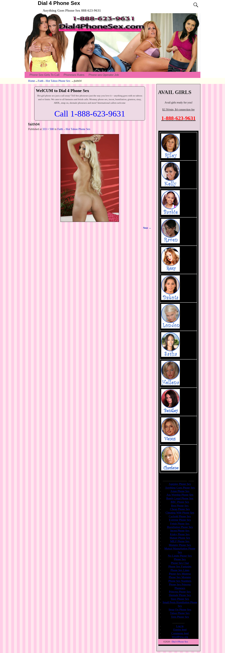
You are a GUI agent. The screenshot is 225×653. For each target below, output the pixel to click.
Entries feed (180, 629)
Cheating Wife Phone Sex (180, 512)
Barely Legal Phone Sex (179, 498)
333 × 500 (48, 129)
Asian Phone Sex (179, 491)
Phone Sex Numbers (179, 580)
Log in (180, 626)
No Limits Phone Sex (180, 555)
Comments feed (180, 633)
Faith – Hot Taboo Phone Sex (73, 129)
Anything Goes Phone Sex (180, 487)
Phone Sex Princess (180, 584)
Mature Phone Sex (180, 537)
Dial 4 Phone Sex (59, 3)
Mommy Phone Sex (180, 545)
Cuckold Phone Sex (180, 516)
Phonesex (180, 588)
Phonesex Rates (74, 74)
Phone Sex (180, 559)
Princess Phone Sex (180, 591)
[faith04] (89, 178)
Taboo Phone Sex (180, 613)
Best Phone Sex (180, 505)
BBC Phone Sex (180, 501)
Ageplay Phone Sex (180, 483)
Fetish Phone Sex (179, 523)
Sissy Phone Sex (180, 598)
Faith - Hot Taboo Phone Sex (54, 80)
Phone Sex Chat (180, 562)
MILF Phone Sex (179, 541)
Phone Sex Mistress (180, 573)
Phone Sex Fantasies (179, 566)
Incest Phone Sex (179, 530)
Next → (147, 227)
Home (31, 80)
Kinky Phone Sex (180, 534)
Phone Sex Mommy (180, 577)
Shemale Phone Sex (180, 595)
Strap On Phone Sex (180, 609)
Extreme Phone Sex (180, 519)
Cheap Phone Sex (180, 509)
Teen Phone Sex (180, 616)
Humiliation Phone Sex (180, 527)
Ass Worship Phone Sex (179, 494)
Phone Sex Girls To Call (44, 74)
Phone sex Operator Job (104, 74)
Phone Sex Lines (180, 570)
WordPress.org (180, 636)
